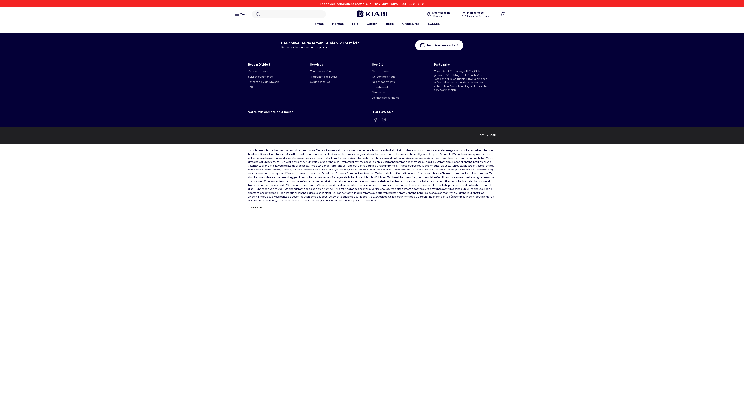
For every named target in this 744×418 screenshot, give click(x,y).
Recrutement (380, 87)
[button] (289, 14)
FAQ (250, 87)
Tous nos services (321, 71)
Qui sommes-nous (383, 76)
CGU (493, 135)
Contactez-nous (258, 71)
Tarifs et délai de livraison (263, 82)
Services (316, 64)
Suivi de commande (260, 76)
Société (378, 64)
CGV (482, 135)
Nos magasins (381, 71)
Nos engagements (383, 82)
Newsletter (378, 92)
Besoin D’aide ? (259, 64)
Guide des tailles (320, 82)
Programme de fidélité (323, 76)
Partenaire (442, 64)
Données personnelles (385, 97)
